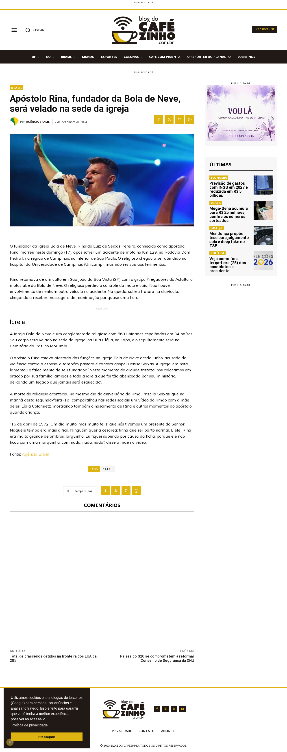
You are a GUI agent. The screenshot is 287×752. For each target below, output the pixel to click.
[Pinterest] (179, 119)
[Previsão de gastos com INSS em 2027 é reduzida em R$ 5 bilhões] (263, 185)
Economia (219, 177)
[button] (34, 30)
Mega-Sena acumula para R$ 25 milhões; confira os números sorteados (228, 214)
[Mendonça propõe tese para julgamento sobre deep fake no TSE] (263, 235)
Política (217, 253)
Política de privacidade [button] (29, 725)
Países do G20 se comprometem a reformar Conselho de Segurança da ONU (157, 658)
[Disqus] (102, 577)
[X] (169, 119)
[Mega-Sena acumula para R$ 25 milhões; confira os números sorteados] (263, 210)
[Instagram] (165, 709)
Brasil (16, 88)
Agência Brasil (38, 122)
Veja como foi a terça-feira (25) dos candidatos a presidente (227, 264)
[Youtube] (182, 709)
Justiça (216, 228)
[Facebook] (158, 119)
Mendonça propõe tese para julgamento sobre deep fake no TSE (229, 239)
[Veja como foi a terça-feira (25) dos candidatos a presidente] (263, 260)
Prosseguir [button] (46, 737)
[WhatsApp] (189, 119)
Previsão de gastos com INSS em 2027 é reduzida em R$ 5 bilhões (228, 189)
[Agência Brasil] (15, 121)
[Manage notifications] (9, 742)
